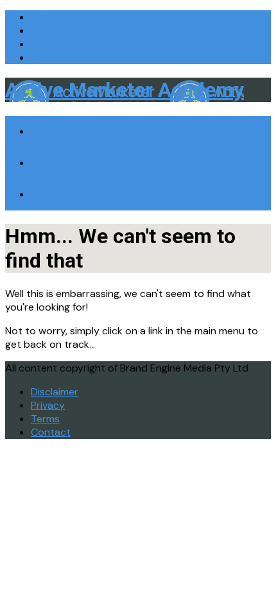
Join (40, 17)
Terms (45, 418)
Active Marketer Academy (124, 90)
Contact (51, 432)
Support (48, 44)
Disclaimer (54, 391)
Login (43, 30)
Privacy (48, 405)
